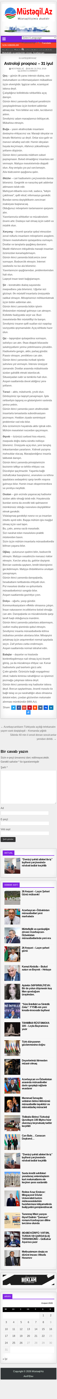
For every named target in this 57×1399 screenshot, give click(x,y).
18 (13, 1336)
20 (28, 1336)
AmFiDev (28, 1376)
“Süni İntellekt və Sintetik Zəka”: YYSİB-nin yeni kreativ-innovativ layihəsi (36, 1007)
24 (6, 1343)
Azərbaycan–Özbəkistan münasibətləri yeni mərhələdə (36, 913)
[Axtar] (23, 49)
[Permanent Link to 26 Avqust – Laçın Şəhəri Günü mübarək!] (12, 898)
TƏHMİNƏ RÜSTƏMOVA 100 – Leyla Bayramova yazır (35, 1026)
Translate (46, 43)
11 (13, 1329)
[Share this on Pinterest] (29, 707)
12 (21, 1329)
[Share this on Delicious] (28, 712)
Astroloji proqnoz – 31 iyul (28, 63)
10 (6, 1329)
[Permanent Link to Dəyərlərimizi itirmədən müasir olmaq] (12, 1067)
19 (21, 1336)
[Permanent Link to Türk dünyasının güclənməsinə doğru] (12, 1048)
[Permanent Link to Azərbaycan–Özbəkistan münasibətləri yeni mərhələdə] (12, 917)
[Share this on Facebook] (19, 707)
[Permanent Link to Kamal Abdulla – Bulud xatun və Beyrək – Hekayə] (12, 973)
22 (43, 1336)
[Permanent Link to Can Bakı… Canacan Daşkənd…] (12, 1142)
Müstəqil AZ (17, 69)
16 (50, 1329)
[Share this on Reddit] (35, 707)
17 (6, 1336)
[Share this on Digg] (46, 707)
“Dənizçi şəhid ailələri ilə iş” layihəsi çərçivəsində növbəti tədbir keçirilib (37, 862)
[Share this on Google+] (24, 707)
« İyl (5, 1359)
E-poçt (4, 819)
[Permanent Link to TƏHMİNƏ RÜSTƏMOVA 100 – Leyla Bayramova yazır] (12, 1029)
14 (36, 1329)
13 (28, 1329)
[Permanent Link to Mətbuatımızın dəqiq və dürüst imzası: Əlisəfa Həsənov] (12, 1258)
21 (36, 1336)
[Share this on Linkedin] (51, 707)
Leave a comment (29, 71)
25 (13, 1343)
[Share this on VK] (40, 707)
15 (43, 1329)
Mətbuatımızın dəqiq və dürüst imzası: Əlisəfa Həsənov (35, 1254)
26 (21, 1343)
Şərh (4, 767)
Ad (2, 808)
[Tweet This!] (13, 707)
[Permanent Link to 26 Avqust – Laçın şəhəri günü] (12, 954)
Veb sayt (5, 829)
